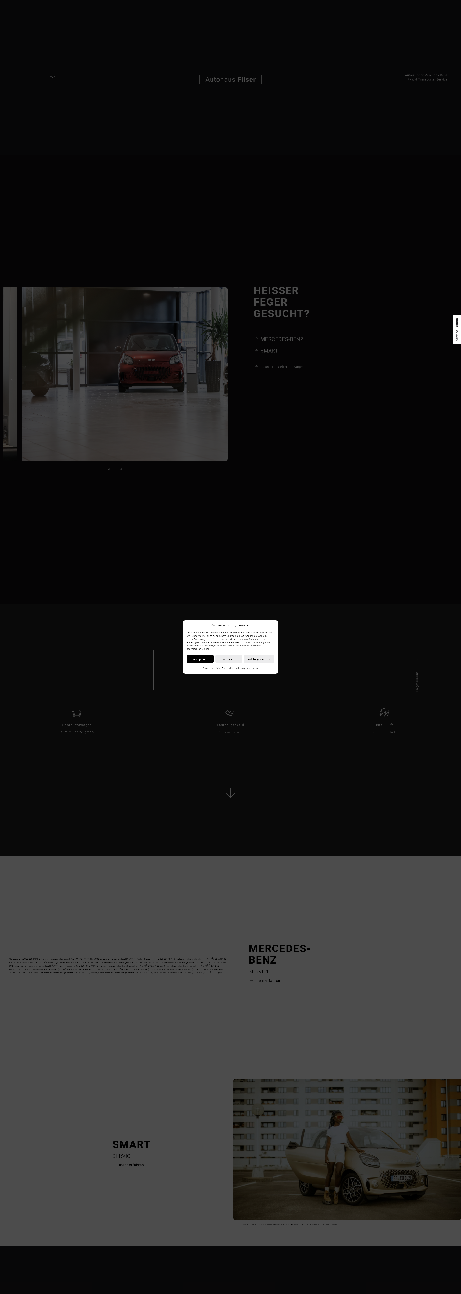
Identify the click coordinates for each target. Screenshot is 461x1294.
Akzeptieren (200, 658)
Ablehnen (228, 658)
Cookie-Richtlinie (211, 668)
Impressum (252, 668)
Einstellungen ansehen (259, 658)
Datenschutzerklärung (233, 668)
